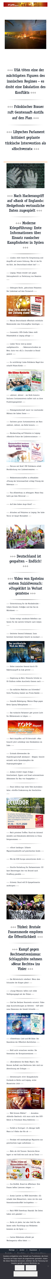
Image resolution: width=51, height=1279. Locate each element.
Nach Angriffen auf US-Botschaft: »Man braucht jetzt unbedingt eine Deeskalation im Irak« (24, 741)
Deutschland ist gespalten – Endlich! (25, 561)
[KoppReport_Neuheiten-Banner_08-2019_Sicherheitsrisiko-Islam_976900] (25, 1089)
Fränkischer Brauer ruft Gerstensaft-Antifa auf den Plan (26, 112)
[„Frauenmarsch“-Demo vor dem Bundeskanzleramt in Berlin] (25, 525)
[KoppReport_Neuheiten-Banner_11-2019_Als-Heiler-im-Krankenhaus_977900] (25, 442)
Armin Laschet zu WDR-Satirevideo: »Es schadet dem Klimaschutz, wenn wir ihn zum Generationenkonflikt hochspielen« (24, 1199)
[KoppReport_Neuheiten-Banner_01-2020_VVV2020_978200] (25, 296)
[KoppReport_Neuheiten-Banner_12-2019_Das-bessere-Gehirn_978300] (25, 1014)
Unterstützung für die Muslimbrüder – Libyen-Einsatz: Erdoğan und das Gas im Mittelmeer (23, 606)
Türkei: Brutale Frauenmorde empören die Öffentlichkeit (25, 932)
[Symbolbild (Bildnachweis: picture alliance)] (25, 164)
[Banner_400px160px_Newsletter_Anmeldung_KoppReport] (25, 721)
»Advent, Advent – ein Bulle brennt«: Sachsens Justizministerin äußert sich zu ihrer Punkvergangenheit (25, 398)
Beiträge (11, 1250)
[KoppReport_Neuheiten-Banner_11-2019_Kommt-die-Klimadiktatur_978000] (25, 371)
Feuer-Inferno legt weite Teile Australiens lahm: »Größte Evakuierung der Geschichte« (24, 790)
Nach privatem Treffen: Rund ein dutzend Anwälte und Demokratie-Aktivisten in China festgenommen (25, 835)
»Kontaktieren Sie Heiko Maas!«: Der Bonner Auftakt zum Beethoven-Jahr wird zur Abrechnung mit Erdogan (25, 1065)
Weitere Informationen (25, 1274)
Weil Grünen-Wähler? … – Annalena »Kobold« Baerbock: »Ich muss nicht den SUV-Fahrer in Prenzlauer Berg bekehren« (25, 1116)
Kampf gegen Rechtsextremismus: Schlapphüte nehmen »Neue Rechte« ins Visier (25, 959)
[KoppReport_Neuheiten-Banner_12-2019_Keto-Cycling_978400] (25, 1160)
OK (19, 1268)
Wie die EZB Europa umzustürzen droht (26, 859)
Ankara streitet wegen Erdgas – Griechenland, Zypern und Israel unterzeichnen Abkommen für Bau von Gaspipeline (25, 775)
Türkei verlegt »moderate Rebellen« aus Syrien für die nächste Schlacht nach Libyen (24, 622)
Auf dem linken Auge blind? (22, 504)
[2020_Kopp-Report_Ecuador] (25, 799)
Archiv (22, 1250)
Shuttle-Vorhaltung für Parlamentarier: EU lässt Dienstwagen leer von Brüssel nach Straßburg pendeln (25, 870)
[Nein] (48, 1266)
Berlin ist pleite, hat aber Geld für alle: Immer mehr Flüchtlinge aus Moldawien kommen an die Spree (23, 1225)
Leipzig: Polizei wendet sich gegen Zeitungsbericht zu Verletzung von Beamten (24, 276)
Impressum (33, 1250)
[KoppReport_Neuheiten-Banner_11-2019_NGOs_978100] (25, 642)
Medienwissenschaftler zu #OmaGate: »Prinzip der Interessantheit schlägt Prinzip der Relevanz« (25, 481)
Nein (31, 1268)
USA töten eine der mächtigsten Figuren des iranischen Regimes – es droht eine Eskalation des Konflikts (25, 81)
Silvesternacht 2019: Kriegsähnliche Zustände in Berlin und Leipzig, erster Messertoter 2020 (22, 1080)
